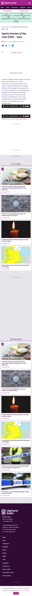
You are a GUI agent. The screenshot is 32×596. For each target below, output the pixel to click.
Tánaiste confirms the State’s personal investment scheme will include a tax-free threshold (14, 188)
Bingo (4, 556)
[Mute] (23, 106)
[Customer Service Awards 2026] (22, 14)
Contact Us (5, 566)
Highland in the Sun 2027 (24, 18)
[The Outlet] (16, 20)
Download (24, 119)
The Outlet (16, 21)
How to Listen (6, 569)
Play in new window (13, 119)
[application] (16, 106)
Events (29, 7)
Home (3, 27)
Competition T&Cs (8, 572)
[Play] (4, 106)
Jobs (3, 559)
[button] (3, 45)
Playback (22, 7)
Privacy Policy (6, 575)
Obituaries (14, 7)
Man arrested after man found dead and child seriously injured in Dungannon (15, 466)
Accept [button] (16, 593)
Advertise (5, 563)
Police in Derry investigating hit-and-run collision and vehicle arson (13, 214)
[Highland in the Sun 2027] (24, 17)
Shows (4, 553)
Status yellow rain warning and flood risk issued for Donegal (16, 266)
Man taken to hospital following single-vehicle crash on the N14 (15, 492)
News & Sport (9, 27)
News (2, 7)
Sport (7, 7)
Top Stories (9, 41)
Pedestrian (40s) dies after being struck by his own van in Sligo (15, 240)
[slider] (27, 106)
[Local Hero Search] (6, 14)
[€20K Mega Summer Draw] (8, 17)
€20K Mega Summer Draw (8, 18)
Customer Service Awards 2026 (21, 15)
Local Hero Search (7, 15)
